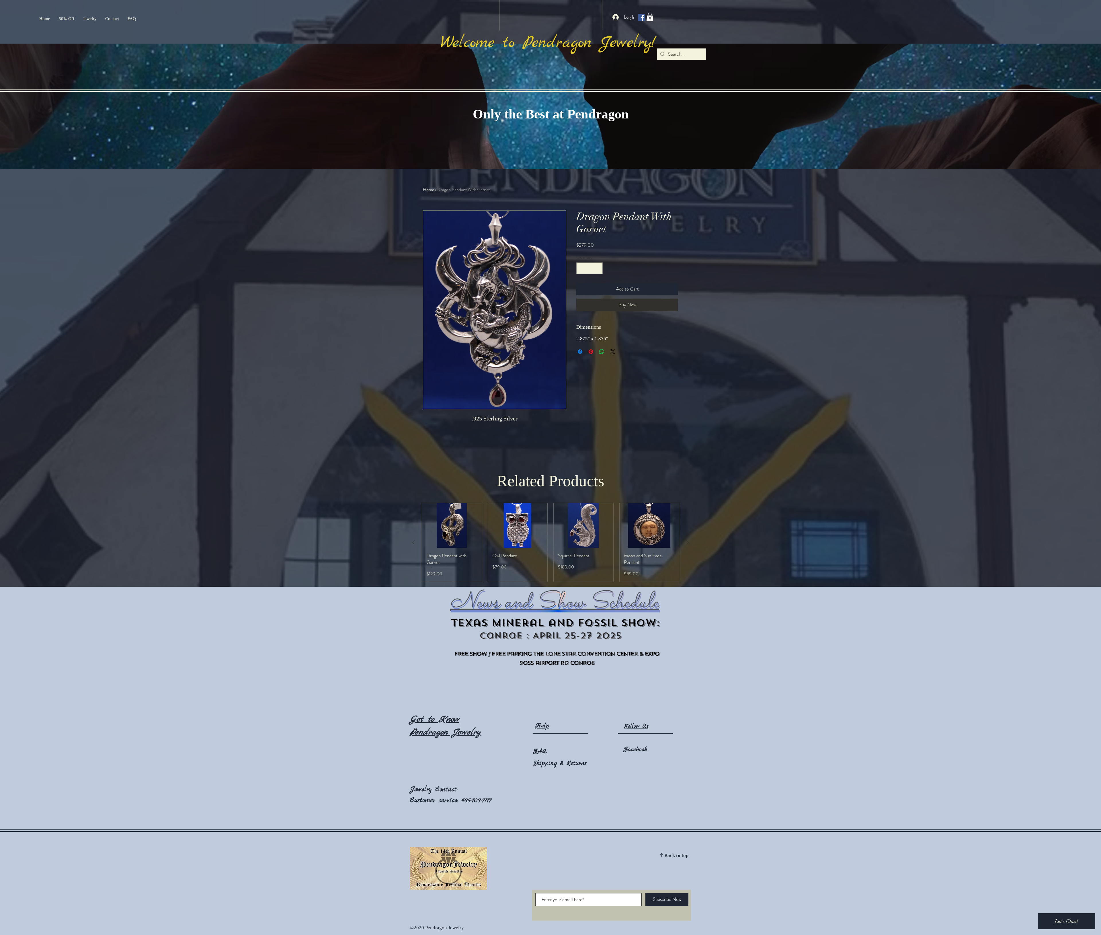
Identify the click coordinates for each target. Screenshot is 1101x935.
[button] (649, 17)
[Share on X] (612, 351)
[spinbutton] (589, 268)
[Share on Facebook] (580, 351)
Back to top (676, 855)
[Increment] (598, 268)
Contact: (446, 789)
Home (428, 189)
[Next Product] (687, 542)
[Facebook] (641, 17)
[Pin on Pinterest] (590, 351)
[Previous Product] (413, 542)
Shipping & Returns (560, 763)
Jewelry (422, 789)
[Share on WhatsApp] (601, 351)
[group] (550, 542)
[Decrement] (581, 268)
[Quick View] (452, 525)
